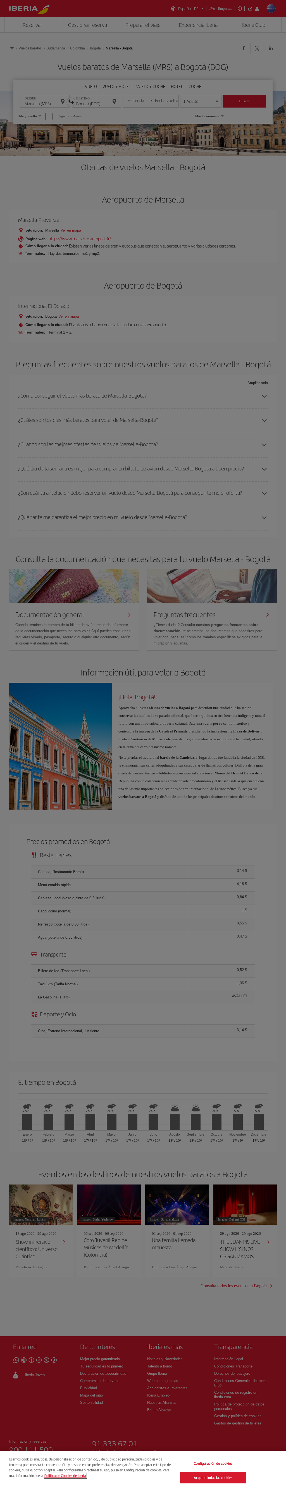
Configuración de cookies (213, 1463)
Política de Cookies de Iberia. (65, 1475)
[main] (143, 1470)
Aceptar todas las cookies (213, 1477)
